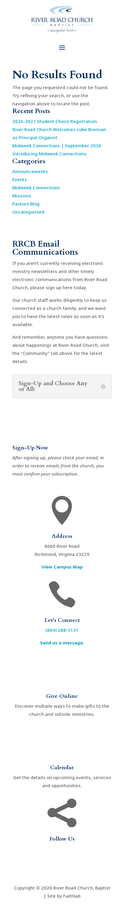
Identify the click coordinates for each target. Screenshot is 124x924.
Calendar (62, 767)
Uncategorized (28, 212)
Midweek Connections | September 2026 (56, 145)
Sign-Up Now (30, 448)
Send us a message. (62, 643)
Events (19, 179)
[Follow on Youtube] (62, 858)
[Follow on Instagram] (74, 858)
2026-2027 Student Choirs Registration (54, 121)
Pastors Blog (25, 204)
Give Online (62, 696)
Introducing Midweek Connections (49, 154)
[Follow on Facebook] (50, 858)
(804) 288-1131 (62, 630)
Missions (21, 196)
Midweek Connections (36, 187)
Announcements (30, 171)
